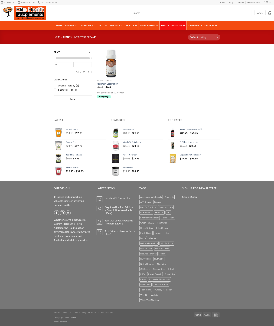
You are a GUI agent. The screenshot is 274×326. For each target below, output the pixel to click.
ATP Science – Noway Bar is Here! (120, 232)
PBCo (142, 274)
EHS (168, 212)
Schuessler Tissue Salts (159, 279)
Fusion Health (168, 217)
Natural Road (146, 248)
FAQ (84, 312)
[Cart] (270, 12)
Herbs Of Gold (146, 228)
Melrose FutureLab (149, 243)
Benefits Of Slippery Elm (118, 197)
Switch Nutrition (160, 284)
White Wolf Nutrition (149, 300)
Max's (143, 238)
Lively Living (146, 233)
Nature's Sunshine (148, 253)
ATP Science (145, 202)
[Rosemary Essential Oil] (111, 63)
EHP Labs (159, 212)
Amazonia (169, 197)
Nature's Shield (162, 248)
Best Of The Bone (148, 207)
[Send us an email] (270, 2)
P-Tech (171, 269)
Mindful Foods (166, 243)
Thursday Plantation (163, 289)
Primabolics (170, 274)
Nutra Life (158, 258)
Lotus (166, 233)
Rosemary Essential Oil (108, 83)
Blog (231, 2)
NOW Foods (145, 258)
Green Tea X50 (147, 222)
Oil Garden (145, 269)
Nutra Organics (147, 264)
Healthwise (162, 222)
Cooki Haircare (166, 207)
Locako (157, 233)
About (223, 2)
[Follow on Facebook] (264, 2)
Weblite (58, 321)
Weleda (154, 295)
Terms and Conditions (100, 312)
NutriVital (161, 264)
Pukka (143, 279)
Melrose (152, 238)
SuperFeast (145, 284)
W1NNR (144, 295)
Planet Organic (155, 274)
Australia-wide (62, 239)
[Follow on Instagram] (267, 2)
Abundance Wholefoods (151, 197)
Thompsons (145, 289)
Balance (157, 202)
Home (57, 37)
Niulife (162, 253)
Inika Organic (162, 228)
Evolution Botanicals (149, 217)
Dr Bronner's (146, 212)
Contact (240, 2)
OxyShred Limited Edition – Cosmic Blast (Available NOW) (119, 210)
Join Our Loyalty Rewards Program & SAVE (119, 222)
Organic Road (159, 269)
